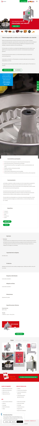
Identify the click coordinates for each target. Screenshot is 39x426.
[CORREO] (38, 84)
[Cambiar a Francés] (33, 1)
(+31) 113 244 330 (26, 420)
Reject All (13, 421)
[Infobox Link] (6, 79)
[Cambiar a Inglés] (28, 1)
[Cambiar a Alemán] (30, 1)
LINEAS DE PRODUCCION (21, 386)
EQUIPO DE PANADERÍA (6, 386)
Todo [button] (12, 340)
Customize (6, 421)
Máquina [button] (18, 340)
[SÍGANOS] (38, 89)
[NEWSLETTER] (38, 87)
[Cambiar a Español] (32, 1)
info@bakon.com (33, 420)
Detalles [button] (26, 340)
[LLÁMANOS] (38, 82)
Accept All (19, 421)
